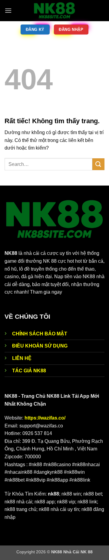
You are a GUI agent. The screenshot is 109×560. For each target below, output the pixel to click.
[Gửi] (98, 164)
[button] (8, 10)
